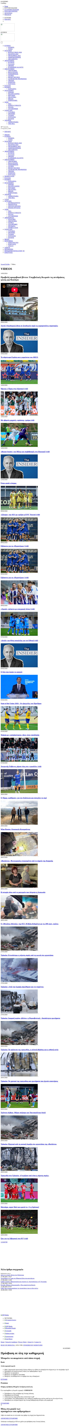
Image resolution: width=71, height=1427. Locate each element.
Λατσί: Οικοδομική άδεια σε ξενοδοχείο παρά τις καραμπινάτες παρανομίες (29, 326)
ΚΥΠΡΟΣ (7, 45)
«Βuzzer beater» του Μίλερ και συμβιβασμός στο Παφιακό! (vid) (25, 452)
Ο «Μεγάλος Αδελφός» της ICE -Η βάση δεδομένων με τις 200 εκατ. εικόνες (29, 924)
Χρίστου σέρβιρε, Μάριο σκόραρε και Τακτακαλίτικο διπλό (23, 1113)
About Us (30, 1342)
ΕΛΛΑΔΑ (11, 64)
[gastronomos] (8, 1336)
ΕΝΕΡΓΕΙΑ (11, 82)
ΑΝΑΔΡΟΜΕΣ (12, 224)
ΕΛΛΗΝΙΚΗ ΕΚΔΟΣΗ (11, 9)
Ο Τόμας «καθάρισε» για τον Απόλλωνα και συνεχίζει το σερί (24, 798)
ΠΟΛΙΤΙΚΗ (8, 50)
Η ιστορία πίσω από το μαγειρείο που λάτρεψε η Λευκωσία (23, 892)
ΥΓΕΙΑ (10, 49)
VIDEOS (7, 247)
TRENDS (11, 80)
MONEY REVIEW (14, 77)
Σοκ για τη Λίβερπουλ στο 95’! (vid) (14, 1238)
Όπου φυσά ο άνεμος (8, 483)
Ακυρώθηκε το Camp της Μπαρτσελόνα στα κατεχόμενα (17, 1278)
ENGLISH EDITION (10, 11)
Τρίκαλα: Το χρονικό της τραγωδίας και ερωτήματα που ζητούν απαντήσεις (29, 1081)
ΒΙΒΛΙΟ (10, 99)
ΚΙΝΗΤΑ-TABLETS (14, 105)
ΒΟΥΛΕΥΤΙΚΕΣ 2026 (15, 52)
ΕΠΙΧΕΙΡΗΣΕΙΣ (13, 74)
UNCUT (10, 246)
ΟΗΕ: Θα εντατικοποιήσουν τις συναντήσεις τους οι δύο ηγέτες (19, 1288)
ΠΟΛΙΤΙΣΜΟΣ (9, 90)
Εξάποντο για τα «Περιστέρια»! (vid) (15, 546)
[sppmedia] (5, 1315)
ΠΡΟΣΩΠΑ (11, 226)
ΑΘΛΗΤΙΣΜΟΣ (9, 60)
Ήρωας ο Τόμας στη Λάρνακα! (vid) (14, 389)
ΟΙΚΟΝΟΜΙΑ (12, 70)
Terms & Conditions (11, 1342)
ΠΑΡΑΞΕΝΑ (12, 89)
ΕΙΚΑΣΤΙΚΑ (12, 97)
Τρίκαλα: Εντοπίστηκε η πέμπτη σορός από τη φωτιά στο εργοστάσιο (27, 955)
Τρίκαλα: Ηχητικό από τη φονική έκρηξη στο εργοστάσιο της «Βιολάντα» (29, 1144)
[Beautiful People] (10, 1328)
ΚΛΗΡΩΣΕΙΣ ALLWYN (15, 67)
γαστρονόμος (8, 13)
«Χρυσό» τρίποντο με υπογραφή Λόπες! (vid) (18, 609)
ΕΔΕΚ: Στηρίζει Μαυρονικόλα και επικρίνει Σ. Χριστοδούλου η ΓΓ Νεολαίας (24, 1281)
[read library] (8, 1339)
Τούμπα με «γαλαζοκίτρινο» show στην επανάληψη (20, 735)
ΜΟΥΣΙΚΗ (11, 95)
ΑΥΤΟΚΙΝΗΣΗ (13, 109)
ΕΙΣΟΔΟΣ (7, 19)
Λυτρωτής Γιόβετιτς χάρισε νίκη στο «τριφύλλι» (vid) (21, 766)
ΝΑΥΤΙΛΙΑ (11, 84)
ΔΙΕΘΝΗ (11, 65)
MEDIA (6, 239)
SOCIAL (11, 107)
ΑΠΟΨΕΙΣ (7, 120)
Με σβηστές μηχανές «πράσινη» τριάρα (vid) (17, 420)
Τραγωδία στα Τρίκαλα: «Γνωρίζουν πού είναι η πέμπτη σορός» (25, 1176)
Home (6, 6)
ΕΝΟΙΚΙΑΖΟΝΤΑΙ (14, 203)
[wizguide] (7, 1331)
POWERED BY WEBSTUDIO (32, 1345)
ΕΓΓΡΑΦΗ (4, 1379)
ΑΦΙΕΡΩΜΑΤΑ (9, 217)
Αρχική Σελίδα (5, 264)
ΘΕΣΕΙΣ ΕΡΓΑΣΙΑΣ (14, 208)
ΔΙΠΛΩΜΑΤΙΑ (13, 59)
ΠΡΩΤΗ (7, 135)
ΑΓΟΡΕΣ (11, 75)
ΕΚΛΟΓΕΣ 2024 (13, 54)
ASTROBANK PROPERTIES (17, 79)
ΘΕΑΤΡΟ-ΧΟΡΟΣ (13, 94)
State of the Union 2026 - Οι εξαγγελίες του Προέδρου (21, 703)
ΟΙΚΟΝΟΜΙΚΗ (9, 69)
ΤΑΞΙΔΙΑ (11, 115)
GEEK (6, 102)
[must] (6, 1323)
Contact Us (37, 1342)
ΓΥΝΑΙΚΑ (11, 112)
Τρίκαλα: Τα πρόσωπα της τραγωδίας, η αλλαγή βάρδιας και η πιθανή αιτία (29, 1050)
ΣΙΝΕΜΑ (11, 92)
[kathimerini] (8, 1326)
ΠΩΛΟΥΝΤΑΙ (12, 204)
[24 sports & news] (10, 1320)
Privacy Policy (22, 1342)
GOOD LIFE (8, 110)
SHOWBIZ (11, 113)
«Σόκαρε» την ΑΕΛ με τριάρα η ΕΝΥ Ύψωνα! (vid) (20, 515)
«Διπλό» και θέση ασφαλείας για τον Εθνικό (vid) (19, 641)
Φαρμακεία (7, 14)
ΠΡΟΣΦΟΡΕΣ (8, 249)
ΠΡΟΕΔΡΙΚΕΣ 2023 (14, 55)
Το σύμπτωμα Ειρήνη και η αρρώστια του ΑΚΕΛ (19, 357)
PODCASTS (12, 244)
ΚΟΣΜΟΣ (7, 87)
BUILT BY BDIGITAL (8, 1345)
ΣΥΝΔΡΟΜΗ (5, 1403)
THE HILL (11, 123)
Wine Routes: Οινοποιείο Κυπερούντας (15, 829)
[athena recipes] (9, 1333)
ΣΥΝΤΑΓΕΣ (12, 117)
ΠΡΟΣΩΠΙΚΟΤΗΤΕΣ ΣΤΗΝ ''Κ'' (14, 251)
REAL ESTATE (13, 72)
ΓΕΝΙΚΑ (11, 222)
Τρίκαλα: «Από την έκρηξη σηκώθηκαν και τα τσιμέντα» (22, 987)
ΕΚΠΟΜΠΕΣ (8, 241)
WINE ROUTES (13, 242)
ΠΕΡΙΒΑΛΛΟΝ (9, 176)
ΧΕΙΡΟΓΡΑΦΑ (12, 100)
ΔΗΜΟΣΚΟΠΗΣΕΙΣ (14, 57)
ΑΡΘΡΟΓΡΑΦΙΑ (13, 122)
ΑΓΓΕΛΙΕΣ (7, 201)
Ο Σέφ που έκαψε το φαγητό (11, 672)
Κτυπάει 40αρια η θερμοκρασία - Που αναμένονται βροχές (18, 1285)
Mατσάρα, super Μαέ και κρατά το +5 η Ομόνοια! (20, 1207)
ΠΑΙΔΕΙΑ (11, 47)
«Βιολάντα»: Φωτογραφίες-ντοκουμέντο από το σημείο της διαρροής (27, 861)
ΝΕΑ (9, 104)
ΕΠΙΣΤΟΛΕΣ (8, 252)
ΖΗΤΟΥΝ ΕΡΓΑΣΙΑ (14, 206)
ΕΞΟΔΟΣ (11, 118)
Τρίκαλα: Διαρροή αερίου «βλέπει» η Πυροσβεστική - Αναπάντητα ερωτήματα (30, 1018)
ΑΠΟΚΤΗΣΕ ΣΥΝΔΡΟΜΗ (9, 1418)
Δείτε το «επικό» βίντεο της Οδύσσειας (12, 1275)
